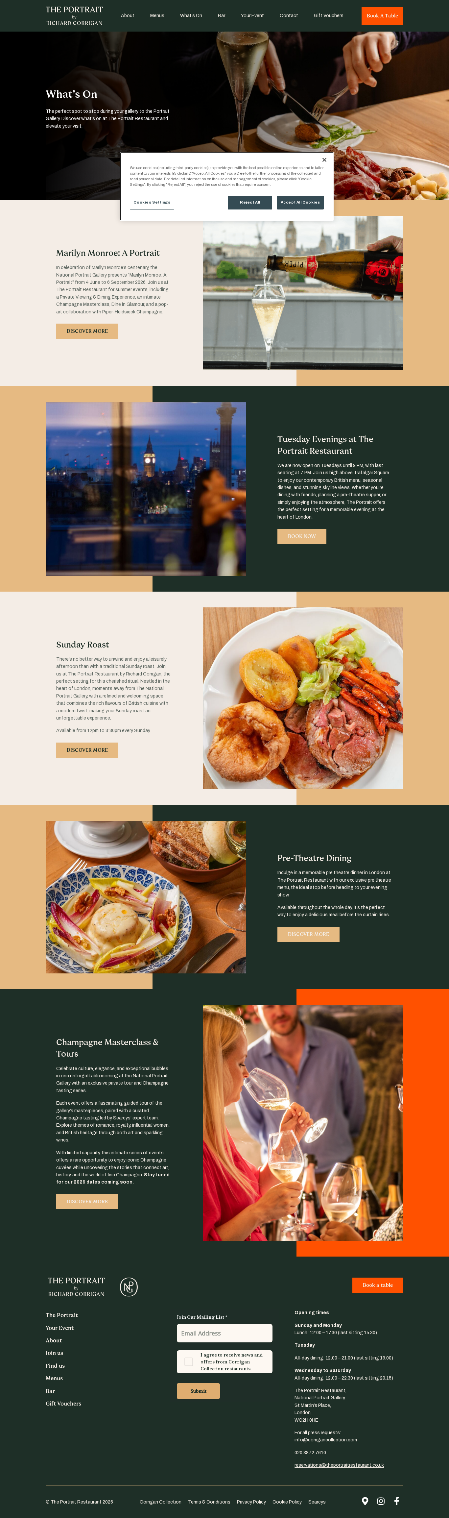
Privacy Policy (251, 1502)
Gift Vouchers (328, 15)
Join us (54, 1353)
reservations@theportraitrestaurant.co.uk (339, 1465)
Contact (289, 15)
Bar (221, 15)
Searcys (317, 1502)
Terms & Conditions (209, 1502)
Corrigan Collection (160, 1502)
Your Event (252, 15)
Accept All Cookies (300, 202)
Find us (55, 1365)
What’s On (191, 15)
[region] (227, 186)
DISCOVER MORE (87, 331)
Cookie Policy (287, 1502)
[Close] (324, 160)
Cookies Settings (151, 202)
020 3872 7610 (310, 1452)
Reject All (250, 202)
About (127, 15)
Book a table (378, 1285)
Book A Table (382, 16)
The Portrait (62, 1315)
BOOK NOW (302, 536)
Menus (157, 15)
